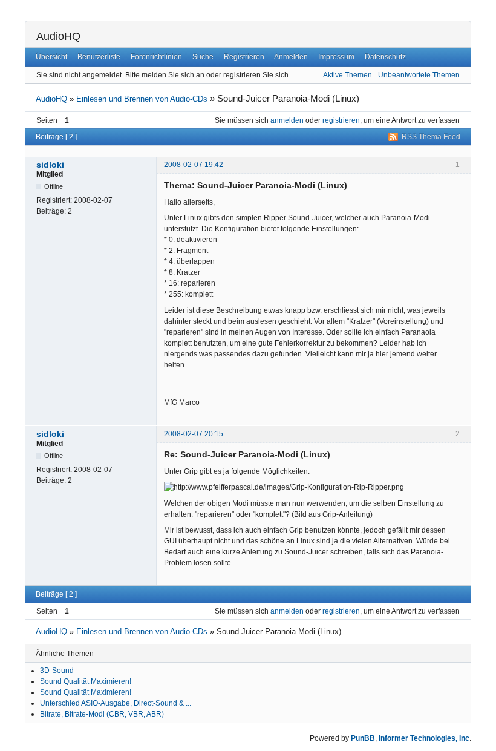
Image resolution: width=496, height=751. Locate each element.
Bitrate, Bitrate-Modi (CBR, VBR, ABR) (102, 714)
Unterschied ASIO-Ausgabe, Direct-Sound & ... (115, 703)
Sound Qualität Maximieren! (85, 681)
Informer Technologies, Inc (424, 738)
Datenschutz (385, 57)
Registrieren (244, 57)
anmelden (287, 120)
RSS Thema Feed (431, 137)
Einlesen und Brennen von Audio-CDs (141, 98)
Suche (203, 57)
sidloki (50, 164)
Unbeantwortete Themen (419, 75)
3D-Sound (57, 670)
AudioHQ (58, 36)
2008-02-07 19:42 (193, 164)
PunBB (363, 738)
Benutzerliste (98, 57)
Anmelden (291, 57)
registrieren (341, 120)
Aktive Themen (347, 75)
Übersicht (51, 57)
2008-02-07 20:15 (193, 434)
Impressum (336, 57)
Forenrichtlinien (156, 57)
